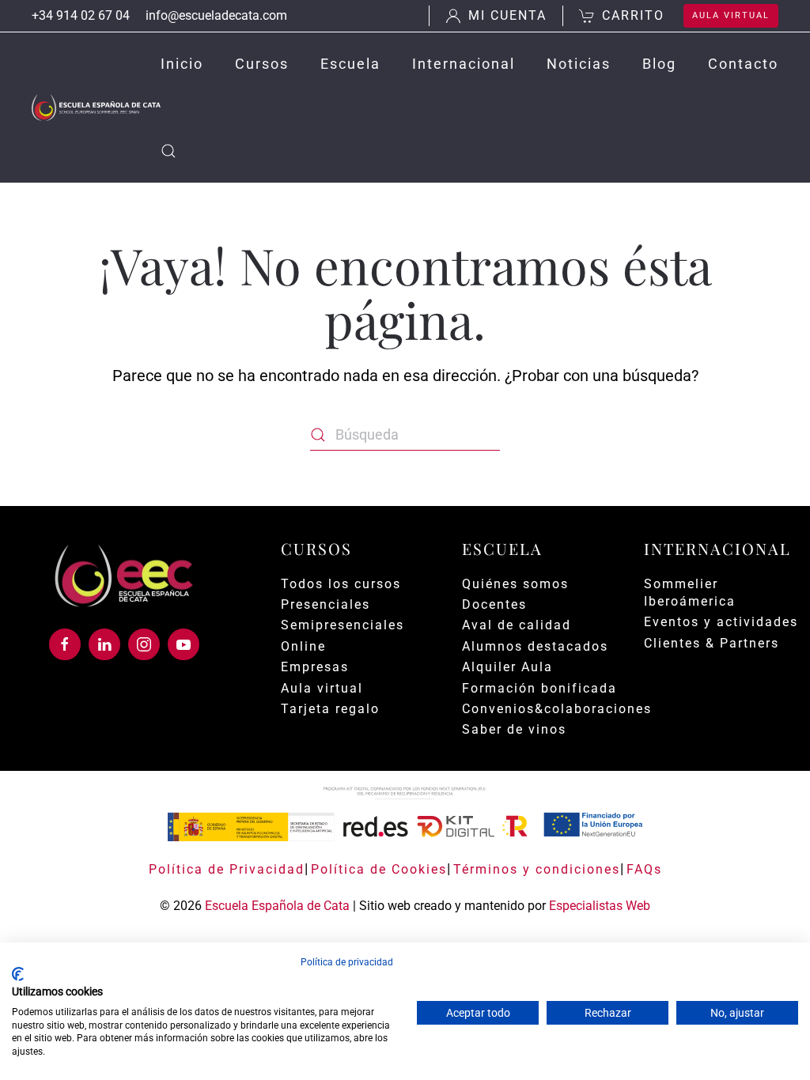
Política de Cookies (379, 869)
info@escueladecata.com (216, 15)
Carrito (633, 15)
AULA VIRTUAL (731, 15)
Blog (659, 63)
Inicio (182, 63)
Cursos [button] (262, 63)
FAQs (644, 869)
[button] (168, 151)
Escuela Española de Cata (277, 905)
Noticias (579, 63)
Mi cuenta (507, 15)
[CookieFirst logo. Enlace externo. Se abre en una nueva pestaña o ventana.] (18, 974)
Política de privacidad (347, 962)
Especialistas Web (599, 905)
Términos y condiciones (536, 869)
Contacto (743, 63)
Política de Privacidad (227, 869)
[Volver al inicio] (96, 107)
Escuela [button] (350, 63)
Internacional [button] (463, 63)
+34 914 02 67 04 (81, 15)
